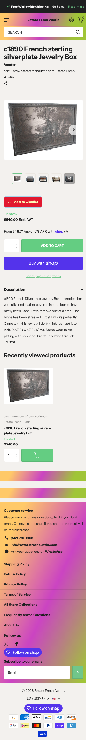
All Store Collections (20, 604)
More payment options (43, 276)
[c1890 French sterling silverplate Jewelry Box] (28, 385)
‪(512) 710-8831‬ (22, 538)
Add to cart (52, 245)
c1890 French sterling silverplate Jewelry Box (27, 430)
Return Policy (15, 574)
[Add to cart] (37, 455)
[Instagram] (6, 644)
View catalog (6, 20)
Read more (76, 6)
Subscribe (77, 672)
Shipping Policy (16, 564)
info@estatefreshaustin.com (34, 545)
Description (14, 289)
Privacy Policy (15, 584)
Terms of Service (17, 594)
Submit (77, 32)
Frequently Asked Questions (27, 615)
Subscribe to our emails (23, 661)
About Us (11, 625)
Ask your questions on (37, 551)
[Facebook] (16, 644)
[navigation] (17, 178)
